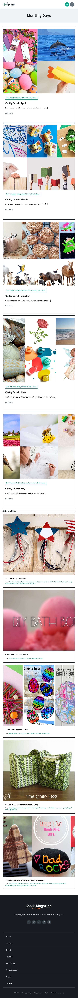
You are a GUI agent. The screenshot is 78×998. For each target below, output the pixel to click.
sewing (33, 733)
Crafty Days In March (16, 199)
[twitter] (34, 922)
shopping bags (65, 808)
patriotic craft (37, 582)
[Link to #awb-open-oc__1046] (67, 4)
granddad (62, 883)
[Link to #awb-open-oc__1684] (72, 4)
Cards (27, 883)
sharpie (38, 733)
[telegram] (49, 922)
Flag (22, 582)
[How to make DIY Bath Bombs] (39, 591)
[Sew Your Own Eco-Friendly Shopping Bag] (39, 741)
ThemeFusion (45, 993)
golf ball (55, 883)
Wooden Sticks (27, 584)
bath (10, 658)
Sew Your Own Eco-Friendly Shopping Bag (21, 805)
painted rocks (27, 885)
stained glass (46, 733)
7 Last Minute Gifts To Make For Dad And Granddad (24, 880)
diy (25, 658)
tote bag (14, 810)
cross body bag (21, 808)
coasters (33, 883)
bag (10, 808)
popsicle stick (47, 582)
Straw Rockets (14, 584)
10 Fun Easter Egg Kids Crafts (16, 729)
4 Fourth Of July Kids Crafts (16, 578)
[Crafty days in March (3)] (39, 126)
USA (20, 584)
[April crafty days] (39, 30)
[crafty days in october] (39, 222)
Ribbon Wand (56, 582)
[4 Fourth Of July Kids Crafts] (39, 515)
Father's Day (49, 883)
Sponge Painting (66, 582)
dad (43, 883)
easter (11, 733)
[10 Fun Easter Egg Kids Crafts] (39, 666)
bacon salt (21, 883)
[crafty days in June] (39, 319)
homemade (34, 658)
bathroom (16, 658)
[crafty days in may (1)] (39, 415)
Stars (7, 584)
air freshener (13, 883)
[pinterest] (44, 922)
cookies (38, 883)
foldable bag (42, 808)
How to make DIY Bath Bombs (16, 654)
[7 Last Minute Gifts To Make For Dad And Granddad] (39, 817)
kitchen (40, 658)
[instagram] (39, 922)
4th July (11, 582)
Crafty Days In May (15, 488)
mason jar (20, 885)
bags (13, 808)
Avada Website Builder (31, 993)
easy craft (17, 733)
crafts (21, 658)
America (17, 582)
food (28, 658)
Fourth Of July (28, 582)
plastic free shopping (53, 808)
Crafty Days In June (15, 392)
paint (28, 733)
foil (25, 733)
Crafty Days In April (15, 103)
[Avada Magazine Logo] (39, 904)
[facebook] (29, 922)
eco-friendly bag (32, 808)
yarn (34, 584)
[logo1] (9, 3)
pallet (34, 885)
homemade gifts (10, 885)
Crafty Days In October (17, 295)
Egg (22, 733)
